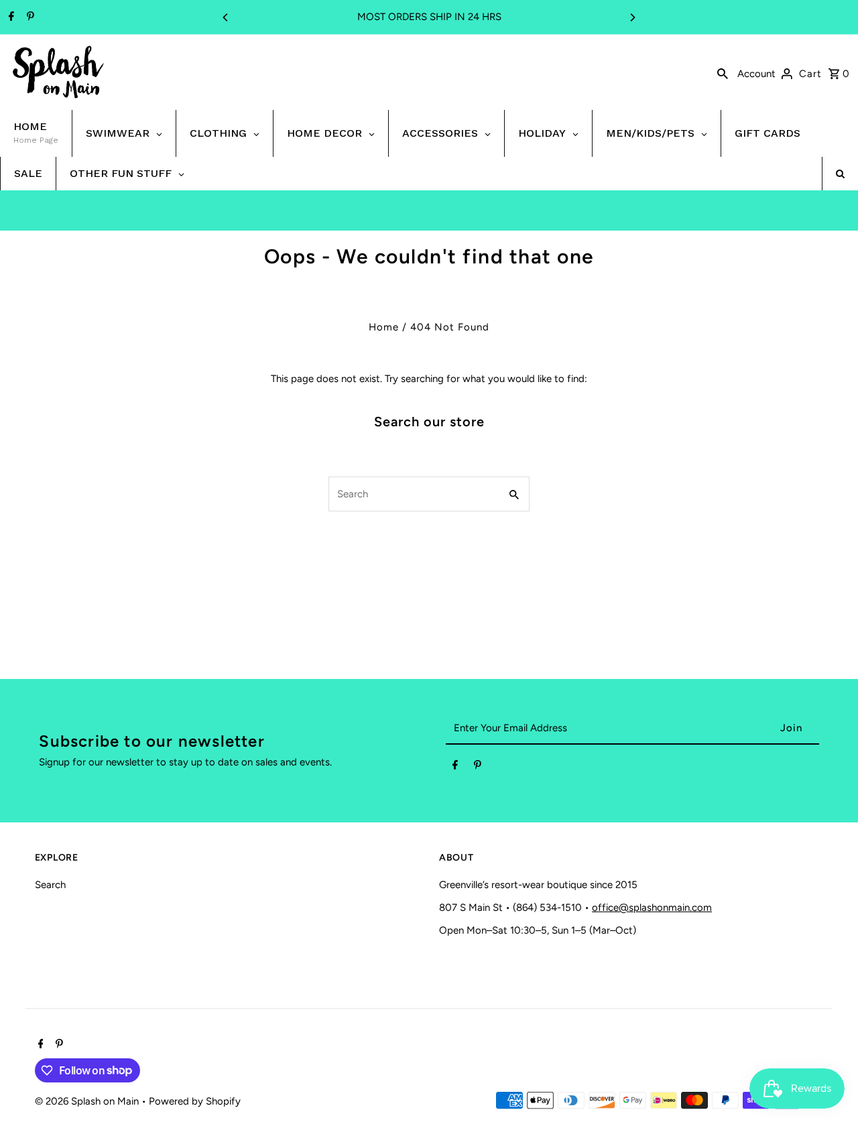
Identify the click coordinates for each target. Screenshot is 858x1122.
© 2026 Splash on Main (88, 1101)
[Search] (722, 72)
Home (384, 327)
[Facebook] (9, 17)
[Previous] (226, 17)
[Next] (632, 17)
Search (50, 885)
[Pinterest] (28, 17)
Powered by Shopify (195, 1101)
